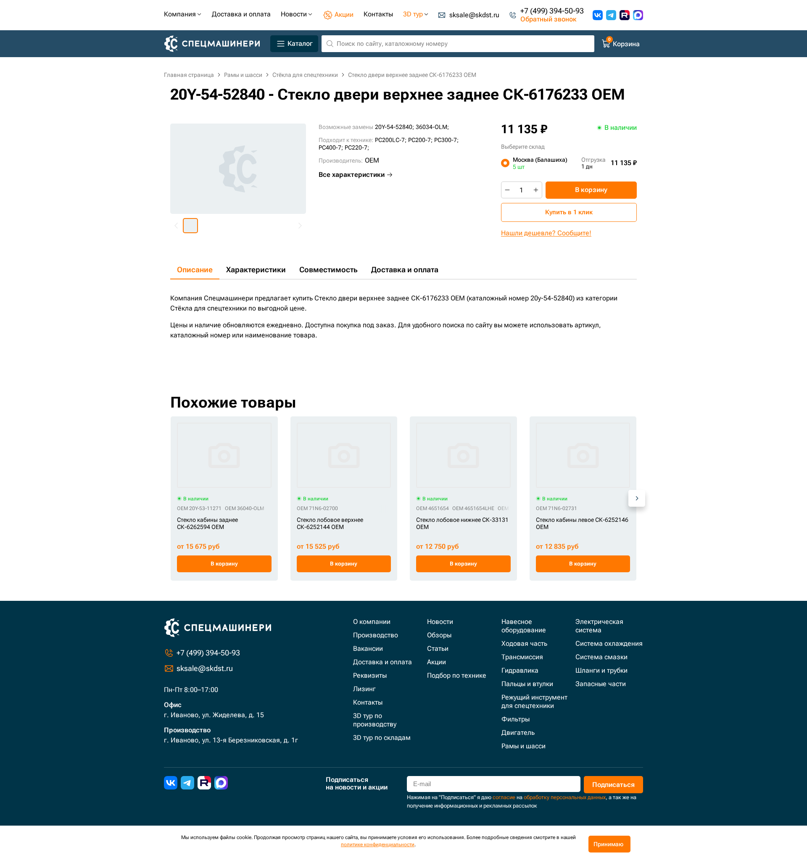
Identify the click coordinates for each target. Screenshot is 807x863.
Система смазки (601, 657)
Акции (436, 662)
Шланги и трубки (601, 670)
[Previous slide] (176, 225)
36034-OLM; (432, 127)
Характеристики (256, 269)
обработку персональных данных (565, 797)
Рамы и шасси (523, 746)
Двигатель (518, 733)
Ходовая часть (524, 643)
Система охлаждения (609, 643)
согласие (504, 797)
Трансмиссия (522, 657)
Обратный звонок (548, 19)
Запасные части (600, 684)
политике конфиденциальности (377, 844)
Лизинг (364, 689)
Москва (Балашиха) (540, 163)
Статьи (437, 649)
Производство (375, 635)
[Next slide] (299, 225)
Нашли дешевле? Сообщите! (546, 233)
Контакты (367, 702)
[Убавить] (507, 190)
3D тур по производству (374, 720)
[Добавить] (536, 190)
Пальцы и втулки (527, 684)
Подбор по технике (456, 675)
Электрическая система (599, 626)
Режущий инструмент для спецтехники (534, 701)
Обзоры (439, 635)
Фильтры (515, 719)
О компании (371, 622)
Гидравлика (519, 670)
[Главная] (215, 44)
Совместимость (328, 269)
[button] (190, 225)
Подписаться (613, 785)
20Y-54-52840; (394, 127)
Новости (440, 622)
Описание (195, 269)
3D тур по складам (382, 738)
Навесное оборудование (523, 626)
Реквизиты (370, 675)
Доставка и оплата (404, 269)
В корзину (591, 190)
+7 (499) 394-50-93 (552, 11)
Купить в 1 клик (569, 212)
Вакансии (368, 649)
